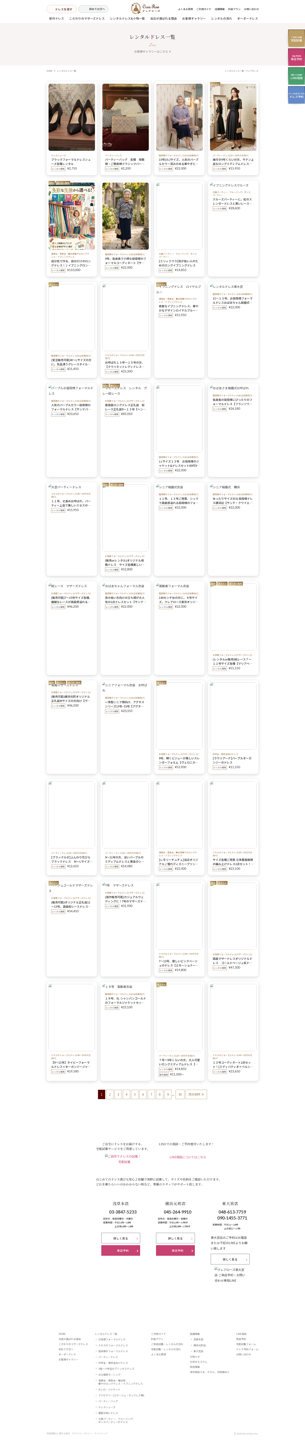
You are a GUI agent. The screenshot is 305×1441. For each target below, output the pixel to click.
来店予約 (241, 1339)
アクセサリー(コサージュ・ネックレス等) (121, 1395)
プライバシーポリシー (82, 1433)
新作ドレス (56, 18)
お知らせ (195, 1356)
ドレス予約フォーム (247, 1349)
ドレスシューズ (106, 1407)
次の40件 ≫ (196, 1094)
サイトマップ (101, 1433)
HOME (49, 70)
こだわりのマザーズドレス (87, 18)
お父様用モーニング (109, 1374)
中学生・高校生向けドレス (113, 1362)
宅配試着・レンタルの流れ (166, 1349)
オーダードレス (67, 1354)
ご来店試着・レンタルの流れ (167, 1344)
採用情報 (195, 1367)
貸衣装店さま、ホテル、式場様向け (209, 1372)
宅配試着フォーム (246, 1344)
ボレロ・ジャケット (109, 1389)
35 (180, 1094)
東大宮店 (198, 1351)
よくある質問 (185, 9)
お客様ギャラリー (194, 18)
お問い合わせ (251, 9)
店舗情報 (220, 9)
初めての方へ (97, 9)
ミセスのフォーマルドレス (113, 1345)
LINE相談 (241, 1334)
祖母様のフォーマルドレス (113, 1351)
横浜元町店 (199, 1345)
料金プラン (234, 9)
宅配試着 (124, 1162)
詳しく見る (120, 1238)
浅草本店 (198, 1339)
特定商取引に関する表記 (58, 1433)
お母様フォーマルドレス (111, 1339)
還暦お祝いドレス (108, 1413)
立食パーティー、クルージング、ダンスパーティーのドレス (116, 1420)
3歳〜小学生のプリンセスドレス (116, 1368)
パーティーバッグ (108, 1401)
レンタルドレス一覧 (106, 1334)
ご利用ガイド (203, 9)
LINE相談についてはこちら (188, 1157)
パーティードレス (108, 1357)
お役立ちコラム (198, 1361)
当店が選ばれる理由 (163, 18)
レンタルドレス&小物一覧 (127, 18)
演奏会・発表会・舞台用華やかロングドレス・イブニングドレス (120, 1382)
